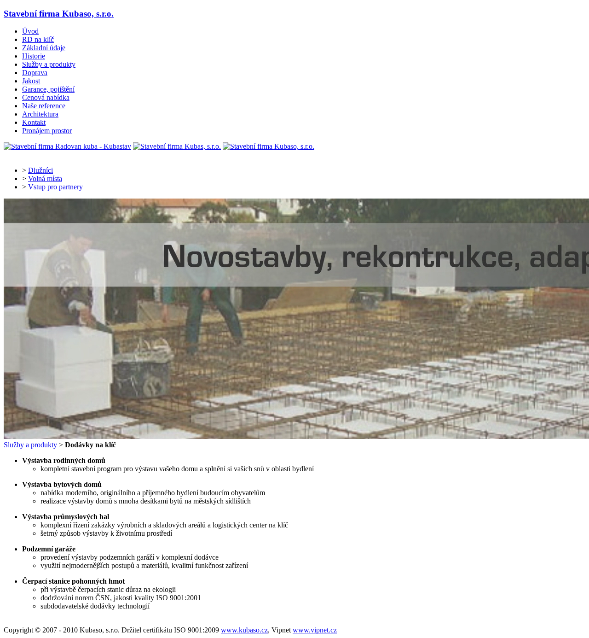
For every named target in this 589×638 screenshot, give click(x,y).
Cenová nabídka (45, 97)
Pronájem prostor (47, 131)
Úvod (30, 31)
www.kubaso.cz (244, 630)
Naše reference (43, 106)
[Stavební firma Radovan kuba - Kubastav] (67, 146)
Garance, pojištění (48, 89)
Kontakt (34, 122)
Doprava (34, 72)
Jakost (31, 81)
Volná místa (45, 178)
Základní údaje (43, 48)
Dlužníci (40, 170)
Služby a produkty (48, 64)
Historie (33, 56)
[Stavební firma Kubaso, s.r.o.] (268, 146)
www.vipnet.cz (315, 630)
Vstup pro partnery (55, 187)
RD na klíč (38, 39)
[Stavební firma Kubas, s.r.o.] (177, 146)
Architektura (40, 114)
